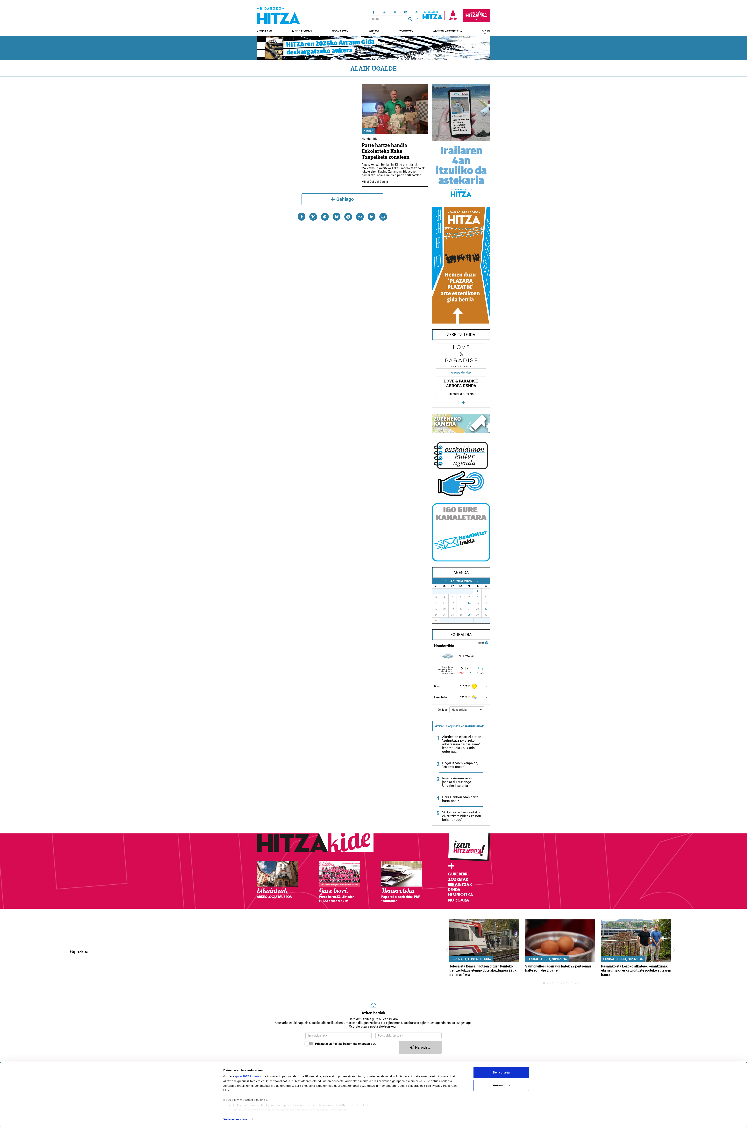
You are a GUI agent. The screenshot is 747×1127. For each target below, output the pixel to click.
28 (469, 614)
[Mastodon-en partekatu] (325, 217)
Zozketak (406, 31)
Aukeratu (499, 1085)
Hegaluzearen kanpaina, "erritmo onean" (460, 765)
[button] (466, 709)
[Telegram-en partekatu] (348, 217)
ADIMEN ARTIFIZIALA (447, 31)
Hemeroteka (460, 895)
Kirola (368, 130)
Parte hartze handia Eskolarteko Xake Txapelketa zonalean (385, 151)
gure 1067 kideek (247, 1076)
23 (486, 609)
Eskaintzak (460, 884)
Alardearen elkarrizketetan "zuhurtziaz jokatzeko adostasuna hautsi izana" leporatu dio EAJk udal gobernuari (461, 744)
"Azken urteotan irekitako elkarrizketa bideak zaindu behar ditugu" (461, 816)
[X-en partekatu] (313, 217)
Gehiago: (443, 709)
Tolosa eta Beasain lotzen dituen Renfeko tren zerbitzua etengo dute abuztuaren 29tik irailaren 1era (482, 970)
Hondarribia (369, 138)
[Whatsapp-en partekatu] (360, 217)
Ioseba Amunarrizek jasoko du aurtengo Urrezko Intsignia (457, 782)
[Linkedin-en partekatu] (371, 217)
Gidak (486, 31)
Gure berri (458, 874)
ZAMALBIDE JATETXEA (461, 383)
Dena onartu (501, 1072)
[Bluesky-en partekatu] (336, 217)
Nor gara (458, 900)
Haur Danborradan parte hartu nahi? (460, 799)
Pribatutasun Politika (328, 1043)
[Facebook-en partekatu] (301, 217)
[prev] (445, 581)
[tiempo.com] (486, 642)
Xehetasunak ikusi (235, 1119)
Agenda (374, 31)
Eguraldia (461, 634)
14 (469, 603)
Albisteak (264, 31)
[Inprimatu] (383, 217)
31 (471, 591)
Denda (454, 890)
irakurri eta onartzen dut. (345, 1043)
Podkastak (340, 31)
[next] (477, 581)
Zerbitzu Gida (461, 334)
